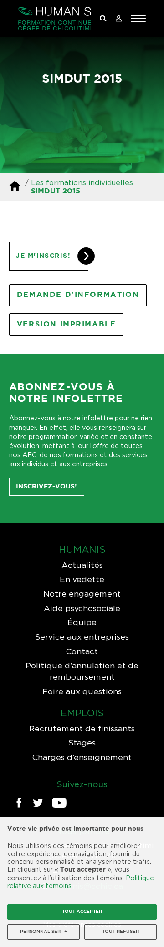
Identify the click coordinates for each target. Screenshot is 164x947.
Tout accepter (82, 912)
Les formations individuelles (82, 182)
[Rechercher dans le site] (103, 19)
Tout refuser (120, 932)
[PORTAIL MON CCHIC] (118, 19)
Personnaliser (43, 932)
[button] (138, 18)
